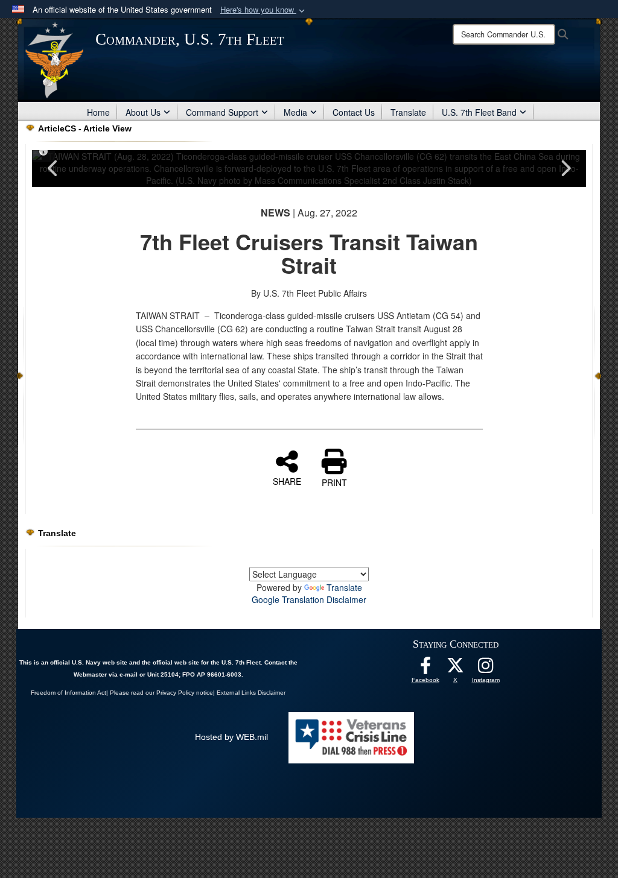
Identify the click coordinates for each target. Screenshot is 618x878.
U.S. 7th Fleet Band (479, 112)
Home (98, 112)
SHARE (287, 480)
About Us (143, 112)
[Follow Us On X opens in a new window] (456, 669)
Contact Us (354, 112)
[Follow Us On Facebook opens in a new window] (425, 669)
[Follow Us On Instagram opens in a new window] (486, 669)
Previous (53, 168)
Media (295, 112)
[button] (263, 10)
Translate (408, 112)
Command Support (222, 112)
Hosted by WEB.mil (231, 737)
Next (565, 168)
